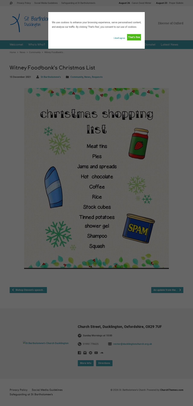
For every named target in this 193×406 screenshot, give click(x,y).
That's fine (134, 37)
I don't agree (119, 38)
